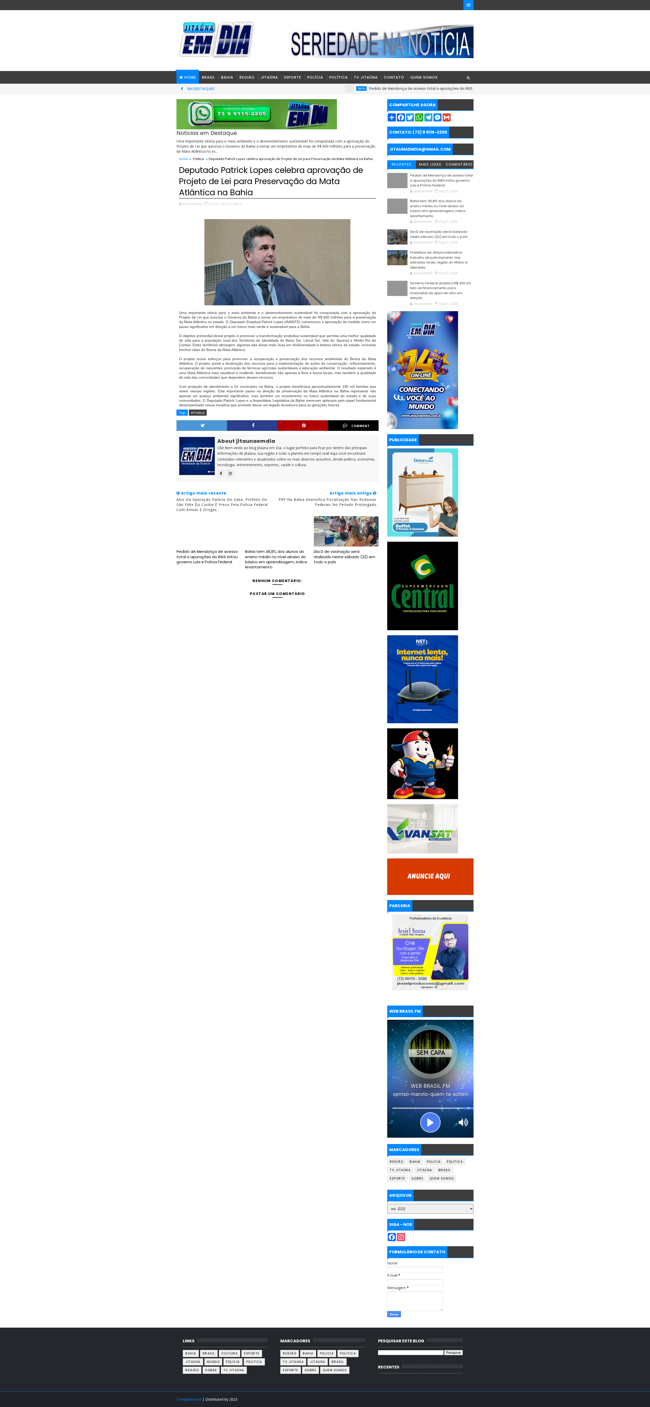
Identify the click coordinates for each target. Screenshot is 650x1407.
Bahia (227, 77)
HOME (190, 77)
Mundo (213, 1362)
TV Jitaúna (366, 77)
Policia (434, 1161)
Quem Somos (423, 77)
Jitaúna (269, 77)
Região (247, 77)
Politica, (236, 203)
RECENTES (402, 164)
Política (338, 77)
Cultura (229, 1353)
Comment (360, 426)
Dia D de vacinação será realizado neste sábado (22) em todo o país (344, 557)
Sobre (418, 1178)
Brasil (208, 77)
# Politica (198, 412)
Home (183, 158)
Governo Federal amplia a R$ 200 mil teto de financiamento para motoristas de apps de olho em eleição (440, 291)
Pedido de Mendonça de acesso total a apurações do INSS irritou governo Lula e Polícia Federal (407, 88)
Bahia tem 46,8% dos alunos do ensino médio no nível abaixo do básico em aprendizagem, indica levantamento (276, 559)
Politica (198, 158)
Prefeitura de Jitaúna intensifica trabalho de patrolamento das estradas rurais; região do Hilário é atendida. (438, 260)
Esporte (292, 77)
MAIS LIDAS (430, 164)
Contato (394, 77)
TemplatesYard (188, 1399)
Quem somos (442, 1178)
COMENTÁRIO (459, 164)
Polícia (315, 77)
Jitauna (424, 1170)
